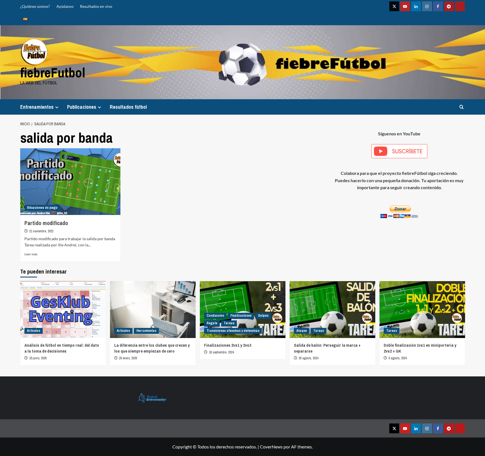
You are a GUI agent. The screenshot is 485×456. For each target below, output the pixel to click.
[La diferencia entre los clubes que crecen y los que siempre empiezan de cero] (153, 309)
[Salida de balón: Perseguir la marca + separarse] (332, 309)
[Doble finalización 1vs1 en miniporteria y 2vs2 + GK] (422, 309)
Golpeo (263, 315)
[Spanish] (25, 19)
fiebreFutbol (52, 72)
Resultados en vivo (96, 6)
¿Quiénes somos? (35, 6)
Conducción (215, 315)
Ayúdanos (65, 6)
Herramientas (146, 330)
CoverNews (271, 446)
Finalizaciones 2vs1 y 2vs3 (227, 345)
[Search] (461, 107)
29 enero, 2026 (128, 358)
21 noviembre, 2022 (41, 231)
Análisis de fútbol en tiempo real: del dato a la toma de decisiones (61, 348)
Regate (212, 323)
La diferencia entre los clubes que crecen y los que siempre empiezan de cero (152, 348)
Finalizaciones (240, 315)
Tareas (229, 323)
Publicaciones (81, 106)
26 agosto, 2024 (308, 358)
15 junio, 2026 (38, 358)
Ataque (301, 330)
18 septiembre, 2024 (221, 352)
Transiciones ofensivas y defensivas (233, 330)
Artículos (33, 330)
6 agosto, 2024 (397, 358)
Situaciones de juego (42, 207)
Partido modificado (46, 223)
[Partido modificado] (70, 181)
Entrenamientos (37, 106)
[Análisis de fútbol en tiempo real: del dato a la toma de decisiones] (63, 309)
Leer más (30, 254)
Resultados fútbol (128, 106)
